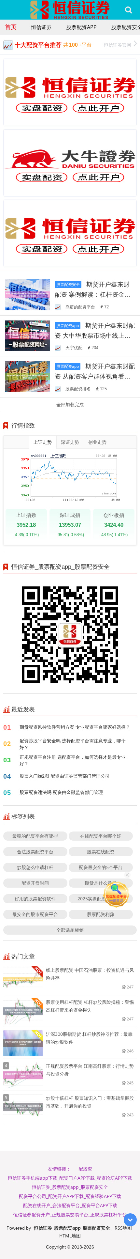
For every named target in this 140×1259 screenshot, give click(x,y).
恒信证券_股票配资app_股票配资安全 (70, 1187)
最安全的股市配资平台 (35, 914)
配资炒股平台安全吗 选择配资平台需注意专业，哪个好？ (73, 744)
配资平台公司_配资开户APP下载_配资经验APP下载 (70, 1196)
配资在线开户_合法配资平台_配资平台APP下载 (70, 1205)
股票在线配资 (100, 851)
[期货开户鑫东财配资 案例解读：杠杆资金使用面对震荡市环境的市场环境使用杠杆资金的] (27, 294)
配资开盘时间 (35, 883)
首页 (11, 27)
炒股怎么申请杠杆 (35, 867)
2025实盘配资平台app (100, 898)
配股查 (85, 1169)
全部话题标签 (70, 930)
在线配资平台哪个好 (100, 836)
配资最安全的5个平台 (100, 867)
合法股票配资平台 (35, 851)
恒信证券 (41, 27)
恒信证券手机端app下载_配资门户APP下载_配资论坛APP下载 (70, 1178)
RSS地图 (123, 1228)
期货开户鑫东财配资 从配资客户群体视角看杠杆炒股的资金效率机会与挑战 (95, 376)
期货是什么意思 (101, 883)
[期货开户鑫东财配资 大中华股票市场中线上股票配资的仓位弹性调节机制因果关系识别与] (27, 335)
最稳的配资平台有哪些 (35, 836)
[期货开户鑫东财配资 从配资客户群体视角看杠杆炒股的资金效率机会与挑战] (27, 376)
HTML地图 (70, 1236)
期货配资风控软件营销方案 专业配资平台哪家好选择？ (75, 727)
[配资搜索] (128, 10)
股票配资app (81, 27)
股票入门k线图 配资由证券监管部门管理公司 (65, 776)
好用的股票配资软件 (35, 898)
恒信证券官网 (117, 45)
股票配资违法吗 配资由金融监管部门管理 (61, 792)
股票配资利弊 (100, 914)
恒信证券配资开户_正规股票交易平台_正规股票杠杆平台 (70, 1214)
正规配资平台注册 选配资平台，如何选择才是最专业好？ (73, 760)
